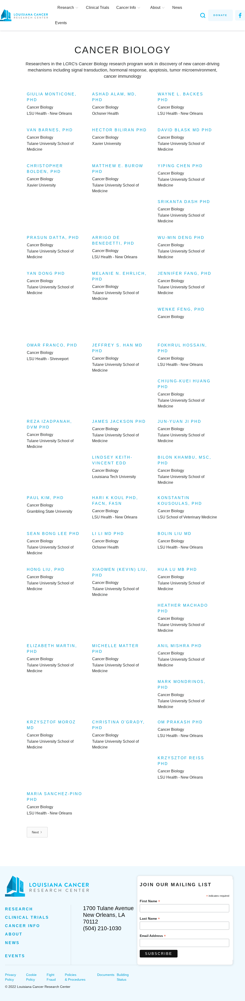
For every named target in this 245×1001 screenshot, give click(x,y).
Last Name (150, 918)
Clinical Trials (97, 8)
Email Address (153, 936)
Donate (220, 15)
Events (61, 23)
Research (19, 909)
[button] (68, 7)
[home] (26, 15)
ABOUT (13, 934)
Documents (105, 975)
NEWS (12, 943)
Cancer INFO (22, 926)
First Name (150, 901)
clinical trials (27, 917)
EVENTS (15, 956)
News (177, 8)
